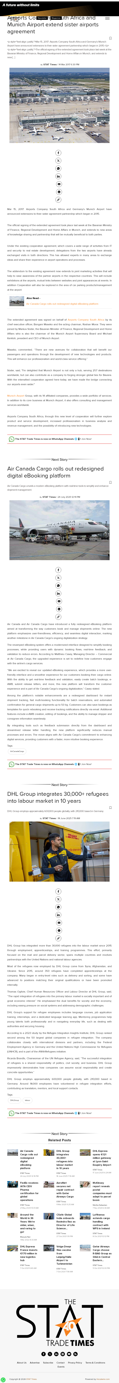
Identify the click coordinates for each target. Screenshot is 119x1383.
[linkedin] (56, 1354)
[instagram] (63, 1354)
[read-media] (16, 303)
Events (61, 1366)
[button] (59, 38)
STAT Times (25, 1173)
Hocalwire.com (103, 1379)
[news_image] (12, 1152)
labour (27, 1100)
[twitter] (58, 161)
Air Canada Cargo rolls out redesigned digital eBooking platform (62, 303)
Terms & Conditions (95, 1362)
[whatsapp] (58, 168)
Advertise (35, 1362)
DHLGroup (14, 1100)
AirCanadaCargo (17, 751)
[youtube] (69, 1354)
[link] (58, 200)
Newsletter (42, 18)
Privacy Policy (75, 1362)
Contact (61, 1362)
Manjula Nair (25, 1237)
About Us (21, 1362)
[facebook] (58, 153)
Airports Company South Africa (86, 319)
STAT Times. (31, 1379)
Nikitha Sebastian (100, 1205)
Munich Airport (15, 395)
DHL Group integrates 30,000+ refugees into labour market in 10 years (58, 797)
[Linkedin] (58, 176)
